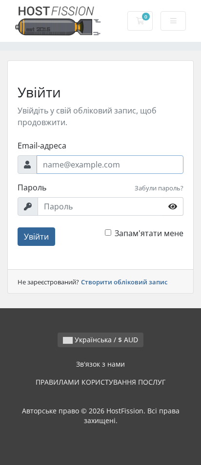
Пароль (32, 187)
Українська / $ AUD (105, 339)
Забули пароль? (159, 188)
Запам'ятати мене (149, 233)
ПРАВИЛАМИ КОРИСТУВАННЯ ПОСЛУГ (100, 382)
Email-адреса (42, 145)
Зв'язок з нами (100, 364)
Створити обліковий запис (124, 282)
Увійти (36, 236)
